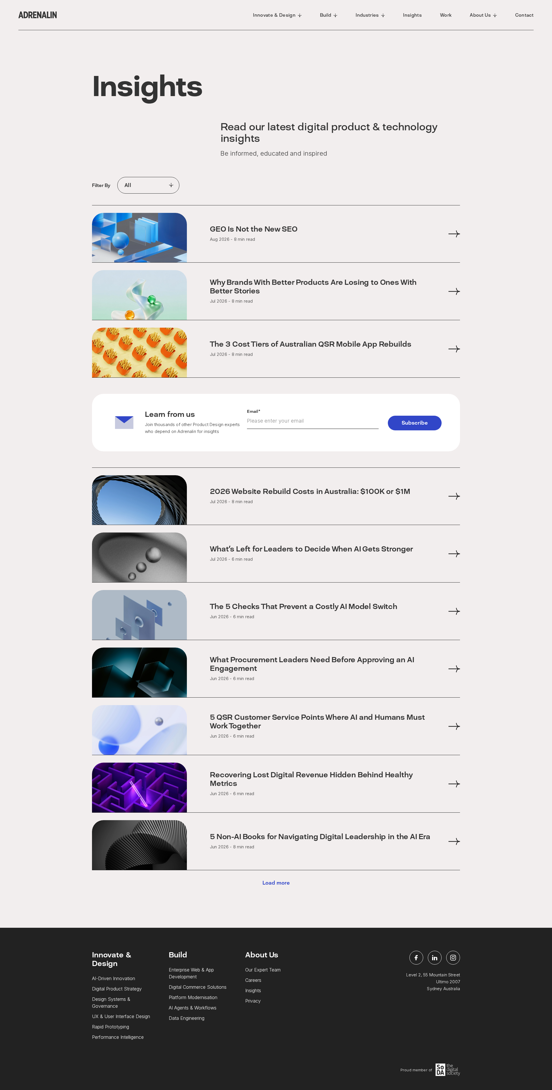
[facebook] (416, 958)
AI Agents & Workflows (192, 1008)
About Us (261, 954)
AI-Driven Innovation (113, 978)
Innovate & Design (111, 959)
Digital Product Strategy (117, 989)
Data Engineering (186, 1018)
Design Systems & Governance (111, 1002)
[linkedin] (435, 958)
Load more (276, 883)
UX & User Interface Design (121, 1016)
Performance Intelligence (118, 1037)
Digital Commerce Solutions (198, 987)
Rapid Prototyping (110, 1027)
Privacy (253, 1001)
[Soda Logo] (448, 1070)
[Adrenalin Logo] (37, 15)
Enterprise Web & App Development (191, 973)
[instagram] (453, 958)
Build (178, 954)
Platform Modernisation (193, 997)
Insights (253, 990)
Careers (253, 980)
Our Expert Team (263, 970)
